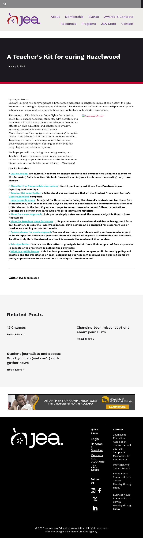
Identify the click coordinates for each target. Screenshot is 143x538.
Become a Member (97, 447)
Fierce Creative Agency (84, 531)
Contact (127, 23)
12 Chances (16, 327)
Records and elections (98, 458)
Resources (68, 23)
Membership (74, 16)
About (55, 16)
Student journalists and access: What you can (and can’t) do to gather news (34, 358)
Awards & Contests (118, 16)
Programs (89, 23)
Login (95, 439)
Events (94, 16)
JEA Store (108, 23)
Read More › (15, 334)
